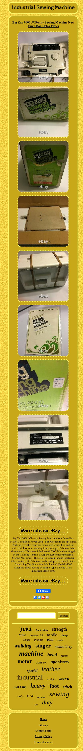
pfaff (50, 639)
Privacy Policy (43, 736)
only (20, 696)
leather (51, 669)
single (26, 639)
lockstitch (42, 630)
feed (30, 696)
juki (26, 629)
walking (23, 646)
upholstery (60, 661)
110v (36, 705)
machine (31, 653)
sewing (59, 694)
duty (47, 702)
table (22, 635)
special (32, 671)
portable (41, 697)
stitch (67, 687)
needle (52, 635)
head (52, 654)
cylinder (38, 639)
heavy (38, 685)
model (60, 640)
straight (51, 679)
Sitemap (43, 724)
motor (25, 661)
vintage (64, 635)
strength (59, 629)
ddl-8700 (20, 687)
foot (54, 686)
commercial (36, 635)
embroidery (63, 646)
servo (64, 678)
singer (43, 645)
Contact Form (43, 730)
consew (41, 662)
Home (43, 719)
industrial (30, 677)
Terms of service (43, 742)
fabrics (64, 655)
